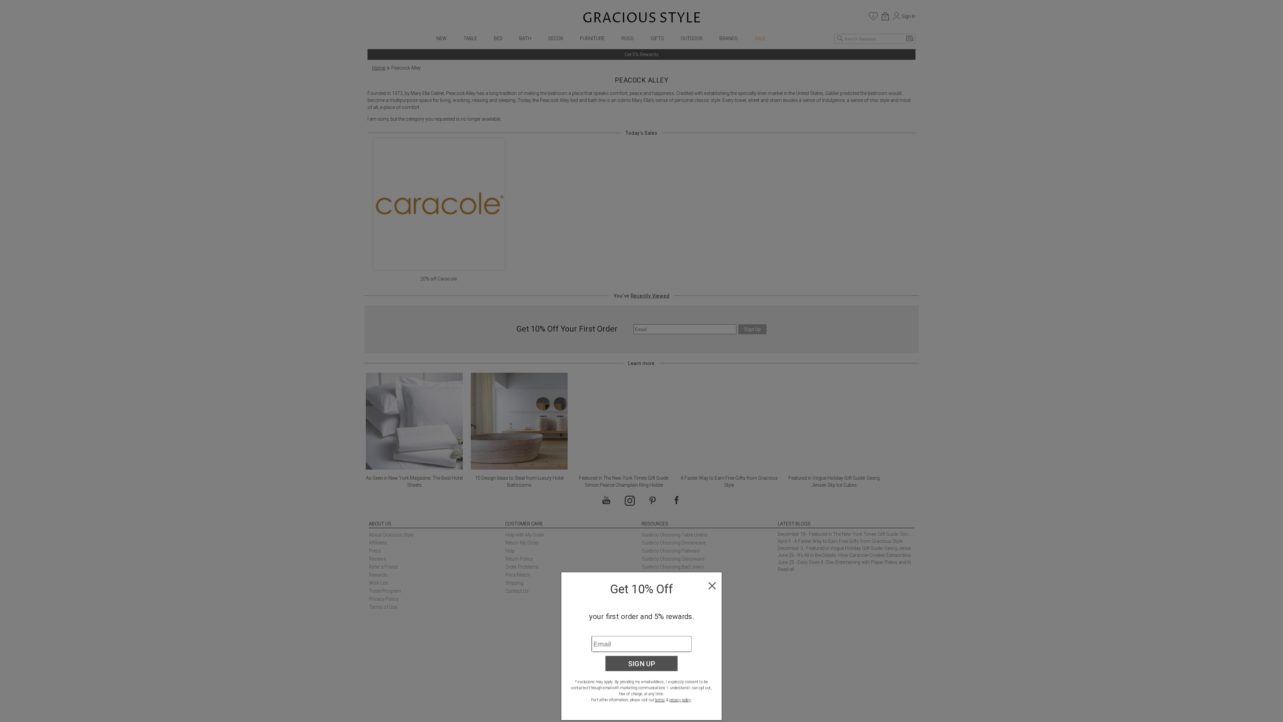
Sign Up (641, 663)
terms (660, 700)
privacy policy (680, 700)
